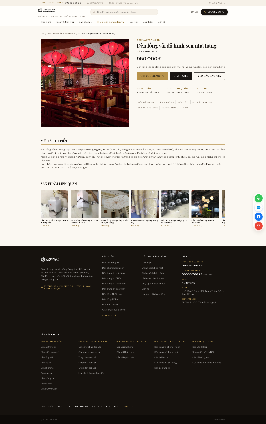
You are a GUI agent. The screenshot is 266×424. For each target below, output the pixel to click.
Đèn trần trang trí (49, 388)
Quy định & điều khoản (153, 283)
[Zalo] (259, 207)
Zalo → (128, 406)
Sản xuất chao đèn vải (89, 352)
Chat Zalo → (217, 3)
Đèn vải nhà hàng (125, 347)
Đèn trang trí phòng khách (167, 347)
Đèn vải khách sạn (125, 352)
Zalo (194, 12)
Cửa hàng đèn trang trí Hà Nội (207, 362)
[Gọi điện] (259, 198)
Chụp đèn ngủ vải (87, 362)
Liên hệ (161, 22)
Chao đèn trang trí (49, 352)
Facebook (63, 406)
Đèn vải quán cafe (125, 357)
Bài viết (133, 22)
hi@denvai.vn (188, 282)
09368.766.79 (96, 3)
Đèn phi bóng (166, 102)
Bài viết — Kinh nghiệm (153, 294)
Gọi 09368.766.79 (152, 76)
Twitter (97, 406)
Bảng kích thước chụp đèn (91, 373)
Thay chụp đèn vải (88, 357)
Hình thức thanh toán (153, 278)
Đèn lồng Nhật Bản (112, 294)
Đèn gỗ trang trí (162, 368)
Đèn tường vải (47, 378)
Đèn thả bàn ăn (161, 357)
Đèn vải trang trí (65, 22)
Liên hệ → (46, 225)
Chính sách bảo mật (152, 267)
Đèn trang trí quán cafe (114, 283)
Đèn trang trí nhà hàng (113, 273)
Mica (185, 108)
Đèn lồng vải (47, 357)
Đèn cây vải (46, 383)
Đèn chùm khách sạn (113, 267)
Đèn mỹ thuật (146, 102)
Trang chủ (46, 22)
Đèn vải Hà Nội (199, 347)
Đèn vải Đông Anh (201, 357)
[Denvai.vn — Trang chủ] (46, 10)
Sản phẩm (84, 22)
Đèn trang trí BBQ (111, 278)
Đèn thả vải (46, 362)
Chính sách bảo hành (153, 273)
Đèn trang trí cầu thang (165, 362)
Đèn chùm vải (47, 368)
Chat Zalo (181, 76)
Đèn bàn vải (46, 373)
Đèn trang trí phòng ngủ (166, 352)
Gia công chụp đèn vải (112, 22)
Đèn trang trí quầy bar (113, 288)
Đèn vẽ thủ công (148, 108)
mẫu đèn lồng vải (205, 163)
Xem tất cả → (110, 315)
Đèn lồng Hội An (110, 299)
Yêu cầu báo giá (209, 76)
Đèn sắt (183, 102)
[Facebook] (259, 217)
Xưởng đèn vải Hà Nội (203, 352)
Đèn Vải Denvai (110, 304)
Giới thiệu (148, 22)
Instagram (81, 406)
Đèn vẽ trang (170, 108)
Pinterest (113, 406)
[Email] (259, 226)
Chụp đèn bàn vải (87, 368)
